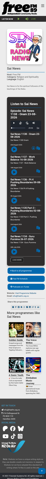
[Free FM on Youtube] (5, 436)
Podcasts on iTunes (20, 287)
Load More (17, 260)
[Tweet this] (19, 307)
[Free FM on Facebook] (13, 428)
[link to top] (42, 471)
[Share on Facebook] (16, 307)
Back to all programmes (21, 271)
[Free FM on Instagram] (20, 436)
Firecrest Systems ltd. (18, 476)
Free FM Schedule (19, 279)
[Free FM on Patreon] (5, 428)
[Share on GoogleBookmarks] (24, 307)
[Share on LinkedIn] (30, 307)
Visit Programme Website (25, 293)
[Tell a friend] (38, 307)
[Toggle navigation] (42, 6)
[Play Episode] (14, 149)
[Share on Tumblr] (35, 307)
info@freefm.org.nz (21, 296)
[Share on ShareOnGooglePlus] (27, 307)
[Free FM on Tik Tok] (13, 436)
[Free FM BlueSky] (21, 428)
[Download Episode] (33, 148)
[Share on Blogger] (21, 307)
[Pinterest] (13, 307)
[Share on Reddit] (32, 307)
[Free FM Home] (19, 9)
